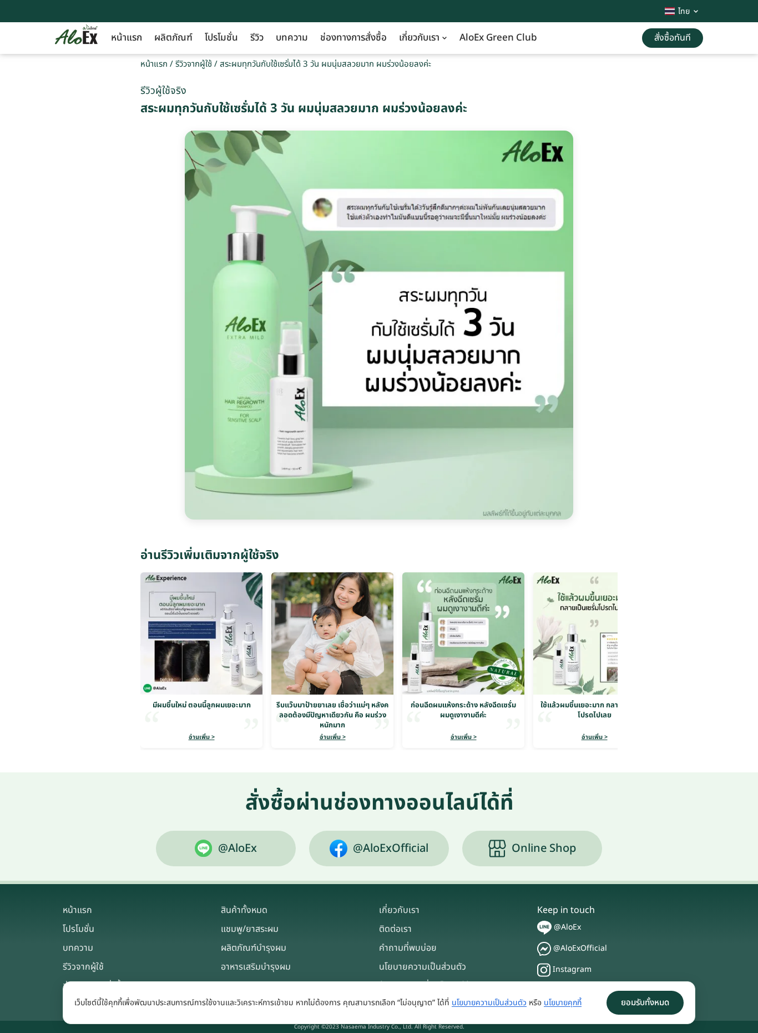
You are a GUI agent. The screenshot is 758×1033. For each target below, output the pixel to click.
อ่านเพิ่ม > (202, 737)
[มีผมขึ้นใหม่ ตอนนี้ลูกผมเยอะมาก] (201, 633)
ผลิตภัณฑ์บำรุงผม (253, 948)
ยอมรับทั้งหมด (645, 1002)
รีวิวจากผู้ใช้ (193, 64)
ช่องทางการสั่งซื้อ (353, 37)
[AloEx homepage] (76, 38)
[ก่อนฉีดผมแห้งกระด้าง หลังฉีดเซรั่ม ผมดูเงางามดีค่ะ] (463, 633)
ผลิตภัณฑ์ (173, 37)
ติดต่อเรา (395, 929)
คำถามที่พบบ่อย (408, 948)
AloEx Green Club (498, 37)
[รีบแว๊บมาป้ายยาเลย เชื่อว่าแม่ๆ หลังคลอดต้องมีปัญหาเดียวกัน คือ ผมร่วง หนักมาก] (332, 633)
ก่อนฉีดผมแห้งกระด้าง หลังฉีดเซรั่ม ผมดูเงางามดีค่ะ (463, 710)
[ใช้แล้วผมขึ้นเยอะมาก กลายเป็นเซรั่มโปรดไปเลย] (594, 633)
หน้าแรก (126, 37)
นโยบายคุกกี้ (563, 1003)
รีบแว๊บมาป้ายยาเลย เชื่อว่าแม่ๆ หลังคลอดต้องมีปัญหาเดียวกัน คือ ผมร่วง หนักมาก (332, 715)
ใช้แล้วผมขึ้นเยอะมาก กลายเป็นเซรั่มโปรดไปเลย (594, 710)
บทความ (292, 37)
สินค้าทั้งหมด (244, 910)
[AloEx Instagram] (543, 970)
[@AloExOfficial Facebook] (544, 949)
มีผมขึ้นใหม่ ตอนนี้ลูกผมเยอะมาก (202, 705)
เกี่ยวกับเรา (419, 37)
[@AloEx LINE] (544, 928)
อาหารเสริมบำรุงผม (256, 967)
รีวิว (257, 37)
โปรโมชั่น (221, 37)
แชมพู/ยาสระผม (250, 929)
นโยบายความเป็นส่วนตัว (422, 967)
